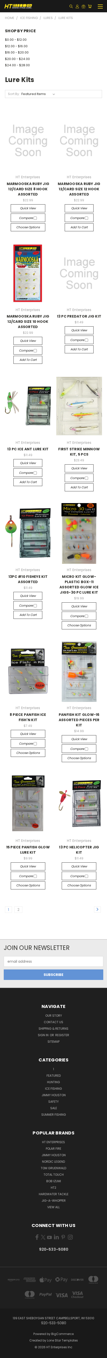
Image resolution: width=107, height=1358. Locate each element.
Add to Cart (79, 227)
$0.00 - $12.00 (16, 39)
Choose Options (28, 227)
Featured (54, 1075)
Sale (53, 1108)
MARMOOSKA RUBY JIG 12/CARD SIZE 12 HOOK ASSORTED (79, 189)
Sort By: (14, 94)
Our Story (53, 1015)
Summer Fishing (53, 1114)
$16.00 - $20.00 (17, 52)
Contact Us (53, 1022)
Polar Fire (53, 1148)
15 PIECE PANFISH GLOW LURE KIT (28, 850)
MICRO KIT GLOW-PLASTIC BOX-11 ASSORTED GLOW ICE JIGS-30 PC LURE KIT (79, 584)
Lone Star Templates (62, 1340)
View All (53, 1207)
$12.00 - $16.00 (16, 46)
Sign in (43, 1035)
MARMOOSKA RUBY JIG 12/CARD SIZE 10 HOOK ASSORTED (28, 321)
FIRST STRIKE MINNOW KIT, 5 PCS (79, 452)
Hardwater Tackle (53, 1194)
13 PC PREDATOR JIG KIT (79, 316)
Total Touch (54, 1174)
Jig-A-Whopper (54, 1200)
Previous (7, 1353)
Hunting (53, 1082)
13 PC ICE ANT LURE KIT (28, 449)
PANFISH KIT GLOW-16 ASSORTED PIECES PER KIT (79, 720)
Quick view (28, 208)
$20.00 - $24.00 (17, 59)
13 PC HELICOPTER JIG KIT (79, 850)
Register (62, 1035)
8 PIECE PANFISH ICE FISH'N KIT (28, 717)
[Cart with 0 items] (89, 6)
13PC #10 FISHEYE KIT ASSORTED (28, 579)
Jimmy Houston (54, 1095)
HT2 (53, 1187)
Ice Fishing (53, 1088)
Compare (26, 218)
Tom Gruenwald (53, 1168)
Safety (53, 1101)
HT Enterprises (53, 1142)
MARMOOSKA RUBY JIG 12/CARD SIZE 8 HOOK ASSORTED (28, 189)
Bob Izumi (53, 1181)
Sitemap (53, 1041)
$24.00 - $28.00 (17, 65)
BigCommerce (62, 1334)
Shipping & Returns (53, 1028)
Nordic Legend (53, 1161)
